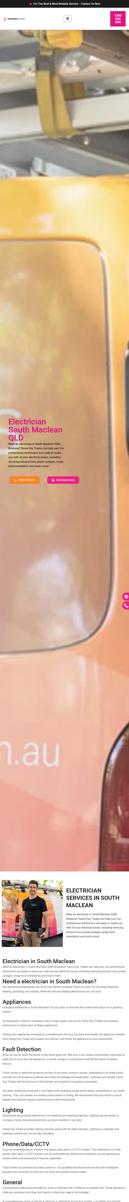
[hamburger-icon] (67, 19)
